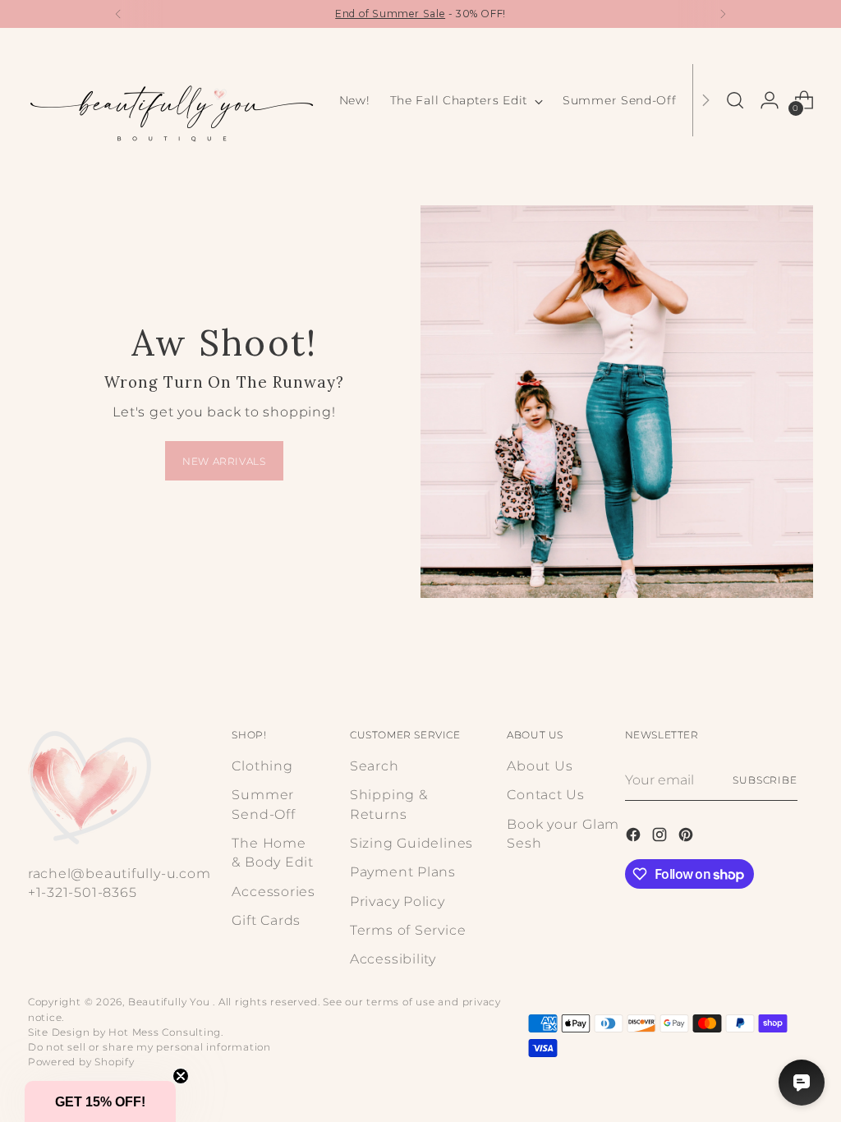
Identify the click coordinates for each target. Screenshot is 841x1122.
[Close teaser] (180, 1076)
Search (374, 766)
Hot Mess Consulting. (165, 1032)
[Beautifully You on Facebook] (635, 837)
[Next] (723, 14)
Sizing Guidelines (411, 843)
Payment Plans (403, 872)
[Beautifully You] (171, 100)
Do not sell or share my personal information (149, 1047)
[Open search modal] (735, 100)
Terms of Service (408, 930)
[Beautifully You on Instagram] (661, 837)
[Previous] (118, 14)
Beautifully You (170, 1002)
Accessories (273, 891)
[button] (100, 1101)
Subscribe (765, 780)
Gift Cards (266, 920)
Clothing (262, 766)
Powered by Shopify (81, 1061)
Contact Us (546, 794)
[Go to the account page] (769, 100)
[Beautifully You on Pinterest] (687, 837)
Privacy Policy (397, 901)
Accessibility (393, 959)
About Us (539, 766)
